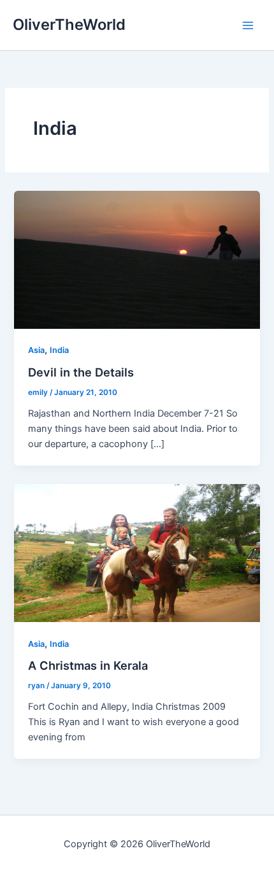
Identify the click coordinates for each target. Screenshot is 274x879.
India (59, 350)
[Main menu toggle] (247, 25)
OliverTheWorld (69, 24)
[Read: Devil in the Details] (136, 259)
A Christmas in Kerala (88, 665)
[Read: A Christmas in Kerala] (136, 552)
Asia (36, 350)
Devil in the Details (81, 372)
